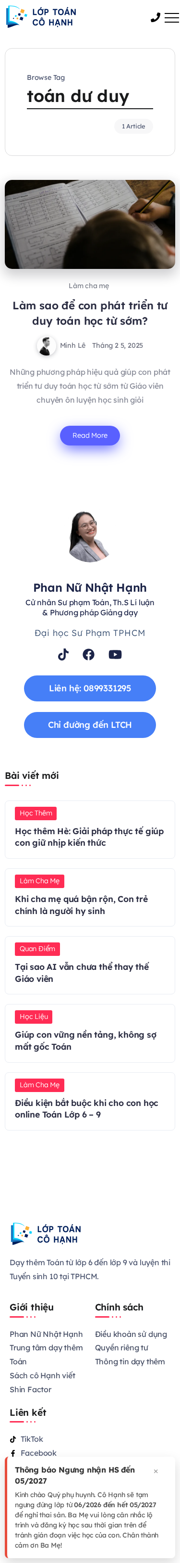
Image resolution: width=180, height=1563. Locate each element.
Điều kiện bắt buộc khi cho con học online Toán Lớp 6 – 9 (86, 1108)
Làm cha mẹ (89, 285)
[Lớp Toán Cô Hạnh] (41, 16)
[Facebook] (89, 654)
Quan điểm (37, 948)
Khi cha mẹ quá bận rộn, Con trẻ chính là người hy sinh (81, 904)
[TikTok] (63, 654)
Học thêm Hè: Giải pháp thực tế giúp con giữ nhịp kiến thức (89, 837)
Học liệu (34, 1016)
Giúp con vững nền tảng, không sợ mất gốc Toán (85, 1040)
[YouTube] (115, 654)
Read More (89, 435)
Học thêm (36, 813)
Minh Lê (73, 345)
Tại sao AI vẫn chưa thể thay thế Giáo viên (82, 972)
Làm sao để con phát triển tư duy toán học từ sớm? (90, 313)
